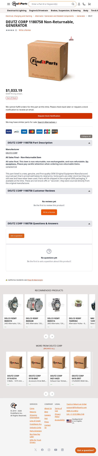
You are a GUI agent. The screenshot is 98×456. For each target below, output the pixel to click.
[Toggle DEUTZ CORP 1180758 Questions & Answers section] (89, 223)
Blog (46, 412)
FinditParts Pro (35, 424)
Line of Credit (35, 421)
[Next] (52, 336)
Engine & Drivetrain (38, 10)
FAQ (46, 418)
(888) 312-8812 (72, 411)
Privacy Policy (57, 415)
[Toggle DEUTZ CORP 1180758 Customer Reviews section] (89, 191)
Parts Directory (36, 431)
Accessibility (60, 420)
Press (46, 422)
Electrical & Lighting (16, 10)
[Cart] (89, 4)
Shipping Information (34, 416)
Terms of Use (58, 409)
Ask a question (16, 236)
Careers (47, 415)
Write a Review (25, 30)
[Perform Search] (73, 4)
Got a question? (85, 450)
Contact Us (47, 426)
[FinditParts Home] (19, 4)
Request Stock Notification (49, 116)
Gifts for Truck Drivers (35, 441)
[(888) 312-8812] (84, 4)
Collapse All (86, 136)
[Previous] (46, 336)
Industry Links (35, 427)
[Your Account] (79, 4)
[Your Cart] (89, 4)
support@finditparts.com (77, 407)
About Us (48, 408)
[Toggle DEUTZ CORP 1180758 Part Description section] (89, 143)
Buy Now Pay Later (35, 435)
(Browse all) (49, 348)
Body (85, 10)
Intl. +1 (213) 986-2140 (75, 414)
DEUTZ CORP (11, 153)
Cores (32, 408)
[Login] (79, 4)
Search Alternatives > (47, 122)
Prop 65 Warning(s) (35, 280)
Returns (33, 412)
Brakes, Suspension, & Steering (66, 10)
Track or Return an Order (77, 404)
